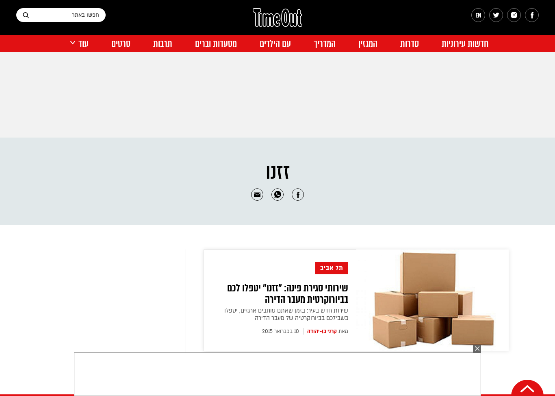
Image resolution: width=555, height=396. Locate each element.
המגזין (367, 43)
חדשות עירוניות (465, 43)
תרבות (162, 43)
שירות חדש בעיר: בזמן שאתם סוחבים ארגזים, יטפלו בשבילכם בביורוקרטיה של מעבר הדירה (286, 314)
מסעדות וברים (216, 43)
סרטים (120, 43)
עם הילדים (275, 43)
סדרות (409, 43)
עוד (83, 43)
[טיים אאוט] (277, 21)
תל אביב (331, 268)
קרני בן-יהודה (322, 331)
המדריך (325, 43)
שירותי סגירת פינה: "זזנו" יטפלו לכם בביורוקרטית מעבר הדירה (287, 294)
